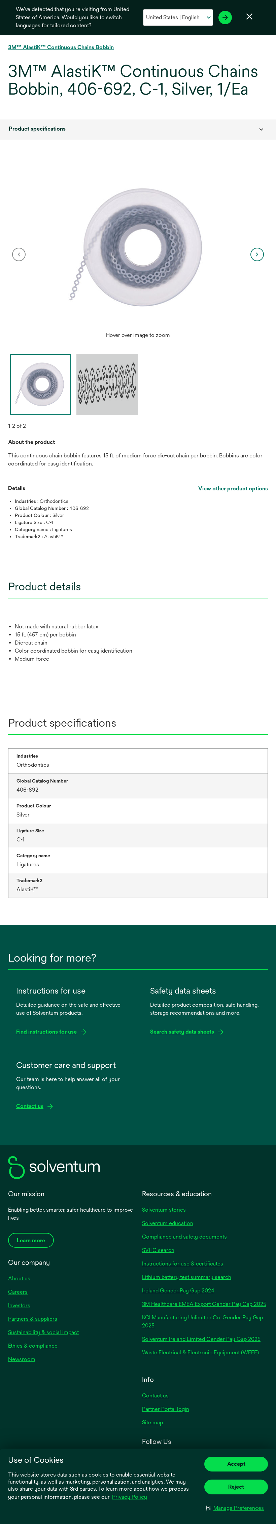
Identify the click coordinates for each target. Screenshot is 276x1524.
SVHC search (158, 1250)
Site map (152, 1422)
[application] (138, 247)
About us (19, 1278)
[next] (257, 254)
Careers (18, 1292)
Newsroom (21, 1359)
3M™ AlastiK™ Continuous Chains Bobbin (61, 47)
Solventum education (167, 1223)
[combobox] (138, 129)
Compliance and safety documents (184, 1237)
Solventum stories (164, 1210)
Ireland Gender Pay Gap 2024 (178, 1290)
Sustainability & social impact (43, 1332)
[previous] (19, 254)
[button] (234, 1507)
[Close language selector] (249, 16)
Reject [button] (236, 1487)
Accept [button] (236, 1464)
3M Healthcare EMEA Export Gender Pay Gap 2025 (204, 1304)
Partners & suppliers (32, 1319)
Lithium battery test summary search (186, 1277)
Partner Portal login (165, 1409)
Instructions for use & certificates (182, 1263)
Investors (19, 1305)
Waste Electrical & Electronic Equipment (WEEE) (200, 1352)
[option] (138, 254)
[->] (225, 17)
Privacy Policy (129, 1497)
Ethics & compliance (33, 1346)
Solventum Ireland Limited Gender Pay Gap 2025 (201, 1339)
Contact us (155, 1395)
